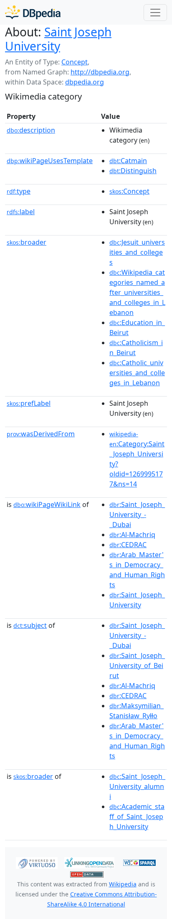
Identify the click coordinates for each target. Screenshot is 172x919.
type (18, 191)
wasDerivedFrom (41, 433)
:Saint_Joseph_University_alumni (137, 786)
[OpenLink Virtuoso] (37, 862)
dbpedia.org (84, 82)
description (31, 130)
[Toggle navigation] (155, 12)
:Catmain (128, 160)
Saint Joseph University (58, 39)
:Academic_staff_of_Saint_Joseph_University (136, 816)
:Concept (129, 191)
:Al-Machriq (132, 534)
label (21, 211)
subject (30, 625)
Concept (74, 62)
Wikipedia (123, 884)
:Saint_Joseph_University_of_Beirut (137, 665)
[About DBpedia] (33, 12)
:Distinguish (133, 170)
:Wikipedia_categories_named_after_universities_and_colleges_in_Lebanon (137, 292)
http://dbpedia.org (100, 72)
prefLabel (29, 403)
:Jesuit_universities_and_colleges (137, 252)
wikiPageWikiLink (47, 504)
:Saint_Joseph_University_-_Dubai (137, 514)
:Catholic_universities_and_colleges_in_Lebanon (137, 372)
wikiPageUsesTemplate (50, 160)
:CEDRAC (128, 544)
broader (26, 242)
